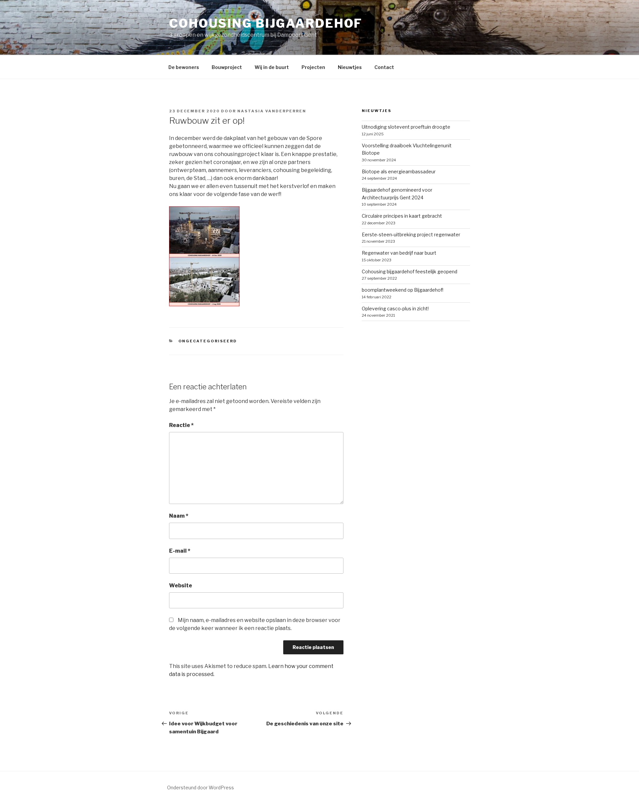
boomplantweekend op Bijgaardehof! (402, 290)
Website (180, 585)
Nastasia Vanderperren (271, 111)
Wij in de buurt (272, 67)
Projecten (313, 67)
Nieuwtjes (350, 67)
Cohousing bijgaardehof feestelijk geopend (409, 271)
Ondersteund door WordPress (200, 787)
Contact (384, 67)
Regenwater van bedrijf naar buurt (399, 253)
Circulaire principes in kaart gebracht (402, 216)
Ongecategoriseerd (207, 341)
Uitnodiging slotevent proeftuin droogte (406, 127)
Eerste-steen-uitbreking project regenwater (411, 234)
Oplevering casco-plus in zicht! (395, 308)
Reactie (181, 425)
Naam (178, 516)
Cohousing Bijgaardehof (265, 23)
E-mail (179, 551)
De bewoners (183, 67)
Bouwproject (227, 67)
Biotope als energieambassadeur (399, 171)
